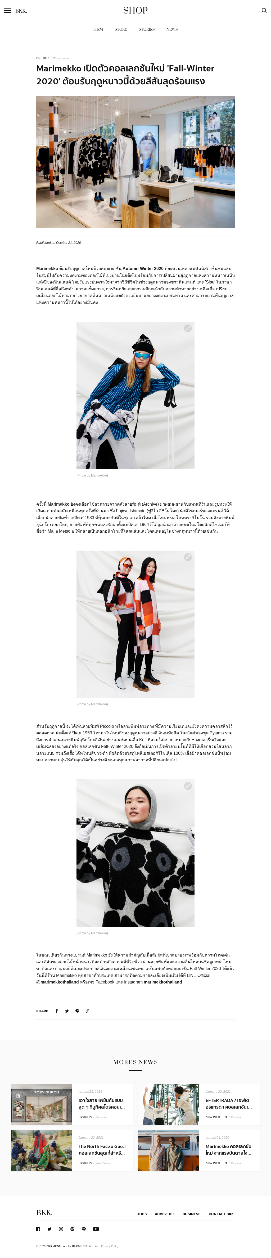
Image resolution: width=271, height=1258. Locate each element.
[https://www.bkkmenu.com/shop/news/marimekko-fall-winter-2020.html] (87, 1011)
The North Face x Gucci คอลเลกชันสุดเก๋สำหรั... (102, 1150)
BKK (21, 11)
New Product (103, 1163)
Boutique (101, 1117)
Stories (147, 29)
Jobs (142, 1214)
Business (192, 1214)
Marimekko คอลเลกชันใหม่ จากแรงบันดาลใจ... (228, 1150)
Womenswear (61, 58)
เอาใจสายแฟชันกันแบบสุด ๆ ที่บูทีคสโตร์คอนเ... (102, 1104)
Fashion (236, 1117)
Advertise (165, 1214)
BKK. (44, 1213)
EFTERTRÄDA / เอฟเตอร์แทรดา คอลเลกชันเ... (229, 1104)
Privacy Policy (110, 1246)
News (172, 29)
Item (98, 29)
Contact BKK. (222, 1214)
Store (121, 29)
